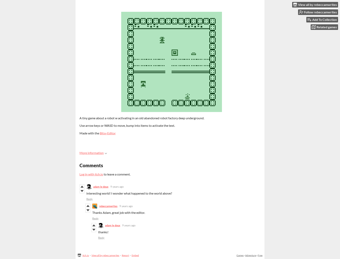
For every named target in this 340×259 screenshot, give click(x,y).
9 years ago (117, 186)
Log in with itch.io (91, 174)
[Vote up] (82, 187)
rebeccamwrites (108, 206)
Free (260, 255)
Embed (135, 255)
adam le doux (100, 186)
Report (125, 255)
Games (240, 255)
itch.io (85, 255)
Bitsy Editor (108, 133)
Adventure (250, 255)
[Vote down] (82, 191)
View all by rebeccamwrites (105, 255)
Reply (89, 199)
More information (91, 153)
